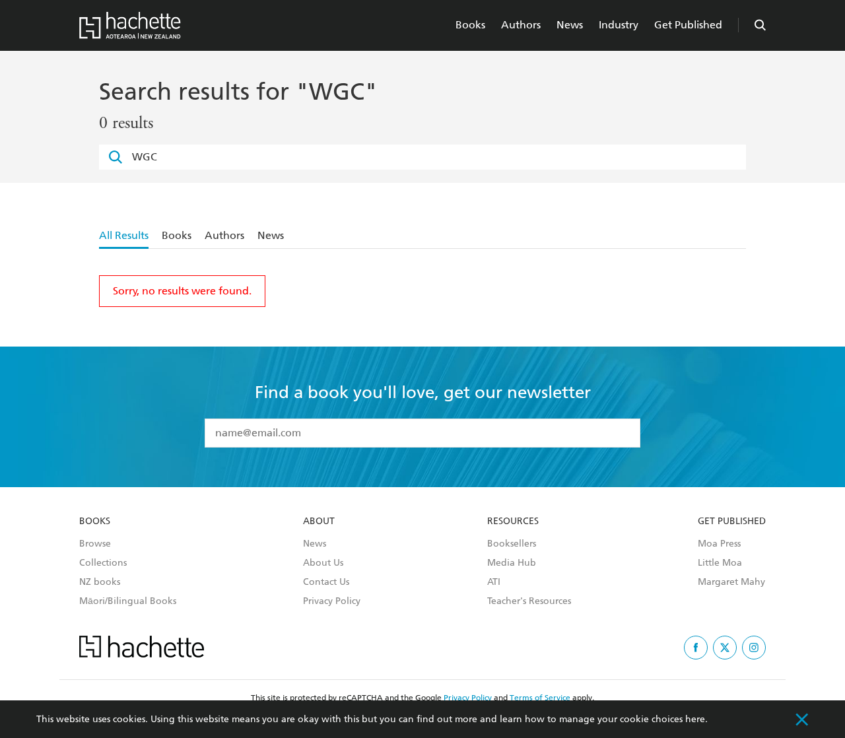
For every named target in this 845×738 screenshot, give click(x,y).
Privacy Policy (331, 601)
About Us (323, 563)
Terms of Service (540, 697)
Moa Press (719, 544)
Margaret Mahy (731, 582)
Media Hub (511, 563)
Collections (103, 563)
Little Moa (720, 563)
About (319, 521)
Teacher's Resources (529, 601)
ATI (493, 582)
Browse (95, 544)
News (570, 24)
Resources (513, 521)
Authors (521, 24)
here (695, 719)
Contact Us (326, 582)
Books (470, 24)
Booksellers (511, 544)
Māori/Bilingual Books (127, 601)
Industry (618, 24)
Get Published (688, 24)
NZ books (99, 582)
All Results (124, 235)
